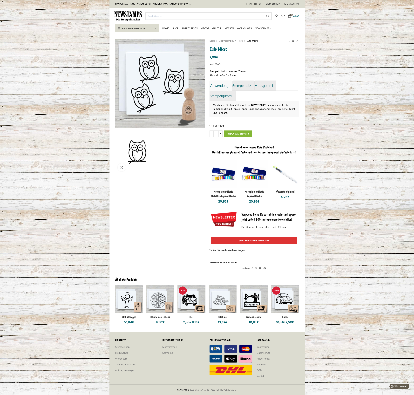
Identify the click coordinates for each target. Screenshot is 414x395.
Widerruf (261, 364)
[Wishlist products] (283, 16)
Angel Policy (263, 358)
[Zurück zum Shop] (293, 41)
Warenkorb (121, 358)
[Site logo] (128, 15)
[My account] (276, 16)
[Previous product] (289, 41)
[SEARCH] (268, 16)
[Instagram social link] (250, 3)
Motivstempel (226, 40)
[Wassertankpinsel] (285, 174)
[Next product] (297, 41)
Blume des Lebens (160, 317)
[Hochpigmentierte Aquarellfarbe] (254, 174)
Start (212, 40)
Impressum (263, 346)
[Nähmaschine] (254, 299)
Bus (191, 317)
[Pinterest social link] (260, 3)
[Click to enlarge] (122, 167)
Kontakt (261, 376)
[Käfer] (285, 299)
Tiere (240, 40)
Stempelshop (122, 346)
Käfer (285, 317)
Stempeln (167, 352)
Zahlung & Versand (125, 364)
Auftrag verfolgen (125, 370)
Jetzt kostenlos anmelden (254, 240)
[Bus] (191, 299)
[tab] (221, 86)
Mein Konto (121, 352)
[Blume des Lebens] (160, 299)
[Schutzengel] (129, 299)
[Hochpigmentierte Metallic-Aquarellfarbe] (223, 174)
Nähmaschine (253, 317)
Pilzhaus (222, 317)
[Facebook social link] (246, 3)
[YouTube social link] (255, 3)
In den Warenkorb (238, 133)
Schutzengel (129, 317)
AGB (259, 370)
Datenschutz (263, 352)
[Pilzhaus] (223, 299)
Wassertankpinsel (285, 191)
